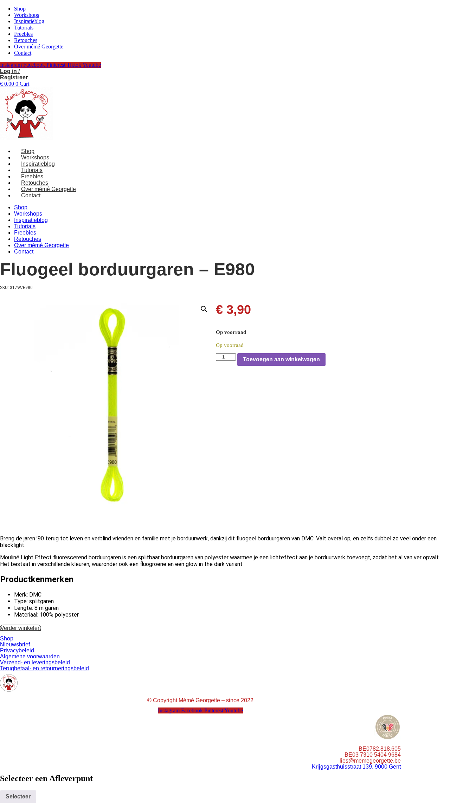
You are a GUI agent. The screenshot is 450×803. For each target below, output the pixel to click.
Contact (22, 53)
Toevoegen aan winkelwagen (281, 359)
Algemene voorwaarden (30, 656)
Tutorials (23, 28)
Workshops (26, 15)
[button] (204, 309)
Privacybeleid (17, 650)
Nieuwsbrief (15, 644)
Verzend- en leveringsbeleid (35, 662)
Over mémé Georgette (38, 47)
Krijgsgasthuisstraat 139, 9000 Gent (356, 767)
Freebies (23, 34)
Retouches (25, 40)
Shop (20, 9)
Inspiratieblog (29, 21)
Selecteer (18, 796)
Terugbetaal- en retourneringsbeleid (44, 668)
